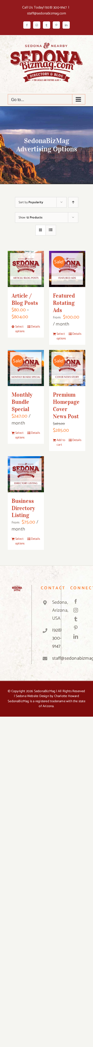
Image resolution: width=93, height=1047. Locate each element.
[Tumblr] (75, 619)
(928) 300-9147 (56, 8)
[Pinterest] (75, 627)
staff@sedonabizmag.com (46, 14)
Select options (20, 329)
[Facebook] (75, 601)
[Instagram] (75, 610)
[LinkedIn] (75, 636)
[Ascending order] (73, 202)
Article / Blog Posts (25, 299)
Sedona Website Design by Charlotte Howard (47, 696)
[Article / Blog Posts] (26, 269)
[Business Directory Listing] (26, 474)
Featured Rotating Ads (64, 303)
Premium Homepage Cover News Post (66, 405)
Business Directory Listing (23, 508)
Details (35, 326)
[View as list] (51, 230)
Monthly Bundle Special (22, 402)
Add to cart (61, 442)
